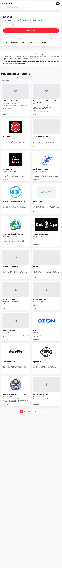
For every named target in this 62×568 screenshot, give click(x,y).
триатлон (46, 39)
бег (19, 39)
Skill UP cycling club (40, 394)
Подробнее (5, 114)
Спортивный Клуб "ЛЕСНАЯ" (13, 234)
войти (57, 62)
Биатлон (30, 42)
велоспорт (32, 39)
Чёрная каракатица (40, 234)
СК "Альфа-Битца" (10, 101)
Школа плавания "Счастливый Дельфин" (44, 102)
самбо (23, 42)
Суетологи (37, 362)
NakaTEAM (7, 136)
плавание (24, 39)
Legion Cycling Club (9, 330)
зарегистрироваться (12, 64)
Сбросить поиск (9, 35)
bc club (35, 267)
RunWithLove (7, 169)
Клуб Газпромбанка (40, 169)
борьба (53, 39)
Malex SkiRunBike (39, 299)
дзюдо (36, 42)
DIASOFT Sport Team (10, 267)
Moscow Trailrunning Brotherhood (15, 394)
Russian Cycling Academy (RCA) (14, 202)
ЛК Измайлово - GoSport (42, 136)
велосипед (43, 42)
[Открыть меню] (58, 3)
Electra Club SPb (9, 362)
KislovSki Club (38, 202)
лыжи (39, 39)
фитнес (6, 42)
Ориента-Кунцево (9, 299)
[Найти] (27, 7)
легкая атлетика (15, 42)
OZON (35, 330)
